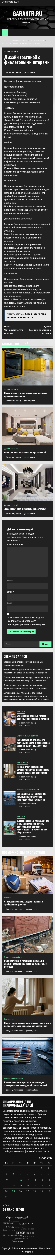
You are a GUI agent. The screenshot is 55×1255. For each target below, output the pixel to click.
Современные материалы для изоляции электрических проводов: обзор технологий (32, 796)
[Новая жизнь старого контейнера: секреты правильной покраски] (27, 366)
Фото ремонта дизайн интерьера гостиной (25, 452)
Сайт (9, 603)
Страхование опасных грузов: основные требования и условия (33, 717)
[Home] (5, 33)
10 (6, 1179)
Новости (21, 712)
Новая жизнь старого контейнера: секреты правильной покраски (25, 395)
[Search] (51, 33)
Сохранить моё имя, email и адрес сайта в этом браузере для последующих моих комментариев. (27, 621)
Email (10, 591)
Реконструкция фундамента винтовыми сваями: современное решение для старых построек (33, 742)
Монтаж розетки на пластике (40, 330)
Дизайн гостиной (11, 51)
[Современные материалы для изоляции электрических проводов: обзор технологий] (10, 798)
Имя (10, 580)
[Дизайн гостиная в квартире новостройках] (27, 482)
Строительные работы (27, 736)
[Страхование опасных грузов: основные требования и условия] (10, 719)
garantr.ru (27, 13)
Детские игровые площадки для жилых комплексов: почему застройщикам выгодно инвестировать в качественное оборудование (26, 696)
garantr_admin (29, 72)
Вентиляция (22, 763)
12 (20, 1179)
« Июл (6, 1205)
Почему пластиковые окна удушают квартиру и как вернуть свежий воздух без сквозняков (33, 769)
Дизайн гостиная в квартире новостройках (25, 509)
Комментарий (15, 544)
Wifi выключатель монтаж (13, 330)
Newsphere (44, 1248)
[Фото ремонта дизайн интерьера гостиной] (27, 426)
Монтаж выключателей (28, 790)
